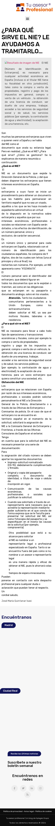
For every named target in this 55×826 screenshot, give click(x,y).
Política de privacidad (12, 811)
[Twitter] (23, 788)
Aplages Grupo (42, 818)
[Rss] (27, 794)
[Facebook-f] (14, 788)
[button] (27, 18)
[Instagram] (40, 788)
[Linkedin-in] (32, 788)
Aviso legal (29, 811)
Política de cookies (43, 811)
